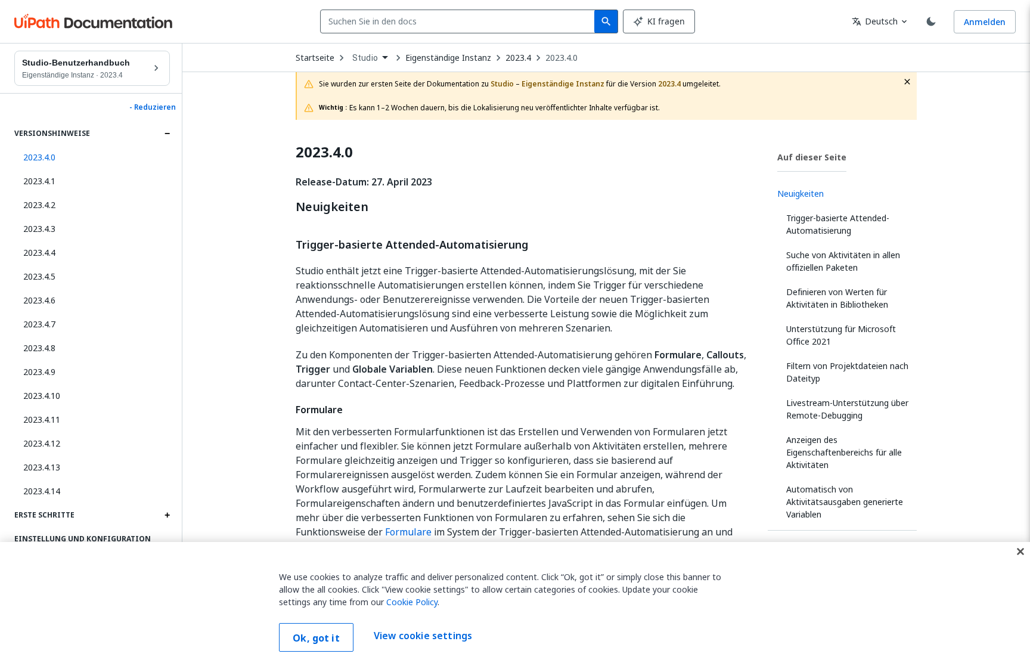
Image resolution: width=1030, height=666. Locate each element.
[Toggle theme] (931, 21)
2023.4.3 (39, 228)
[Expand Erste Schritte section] (167, 515)
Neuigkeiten (332, 207)
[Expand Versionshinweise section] (167, 133)
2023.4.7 (39, 324)
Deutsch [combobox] (875, 21)
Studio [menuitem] (365, 58)
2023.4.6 (39, 300)
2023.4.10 (41, 395)
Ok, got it (316, 638)
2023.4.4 (39, 252)
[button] (92, 157)
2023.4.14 (41, 491)
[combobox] (459, 21)
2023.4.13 (41, 467)
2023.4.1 (39, 181)
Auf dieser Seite (811, 157)
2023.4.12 (41, 443)
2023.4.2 (39, 205)
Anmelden (985, 22)
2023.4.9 (39, 371)
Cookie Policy (412, 602)
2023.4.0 (561, 58)
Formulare (408, 532)
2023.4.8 (39, 348)
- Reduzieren (152, 107)
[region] (515, 604)
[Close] (1020, 551)
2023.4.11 (41, 419)
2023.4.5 (39, 276)
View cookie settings (423, 636)
